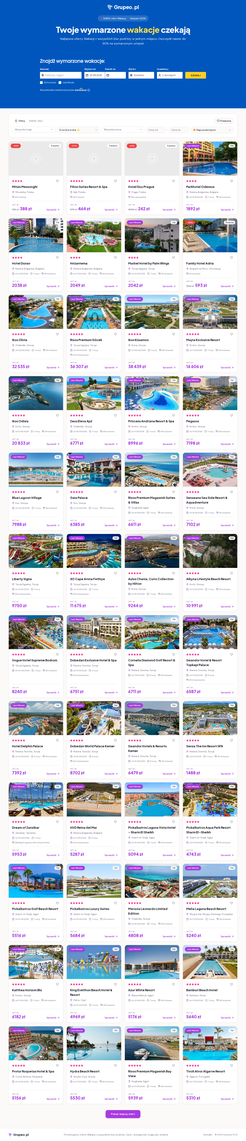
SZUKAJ (195, 75)
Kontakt (207, 1134)
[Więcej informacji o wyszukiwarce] (89, 90)
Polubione (225, 120)
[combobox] (78, 130)
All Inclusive (50, 82)
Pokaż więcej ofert (123, 1114)
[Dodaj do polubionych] (57, 181)
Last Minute (68, 82)
